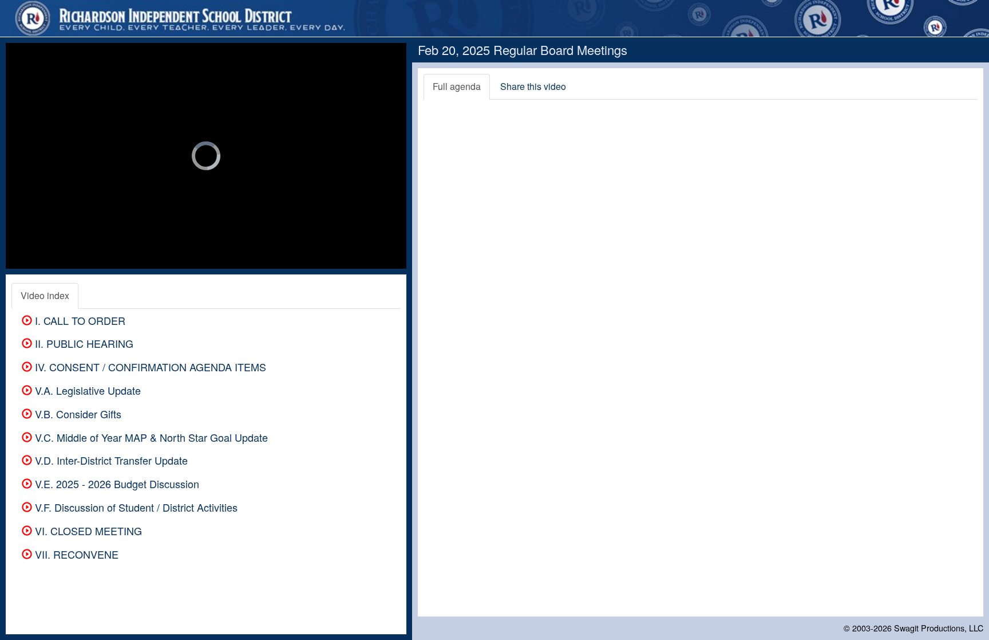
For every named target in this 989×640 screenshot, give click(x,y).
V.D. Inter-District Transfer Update (110, 460)
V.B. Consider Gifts (76, 413)
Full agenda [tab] (457, 86)
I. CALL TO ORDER (78, 320)
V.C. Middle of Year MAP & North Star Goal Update (150, 437)
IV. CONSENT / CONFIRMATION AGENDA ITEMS (149, 366)
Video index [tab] (45, 295)
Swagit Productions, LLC (938, 628)
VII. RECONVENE (75, 554)
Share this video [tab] (533, 86)
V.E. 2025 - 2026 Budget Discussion (115, 483)
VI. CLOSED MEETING (87, 530)
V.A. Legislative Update (86, 390)
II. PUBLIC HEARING (82, 343)
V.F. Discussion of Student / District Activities (135, 507)
